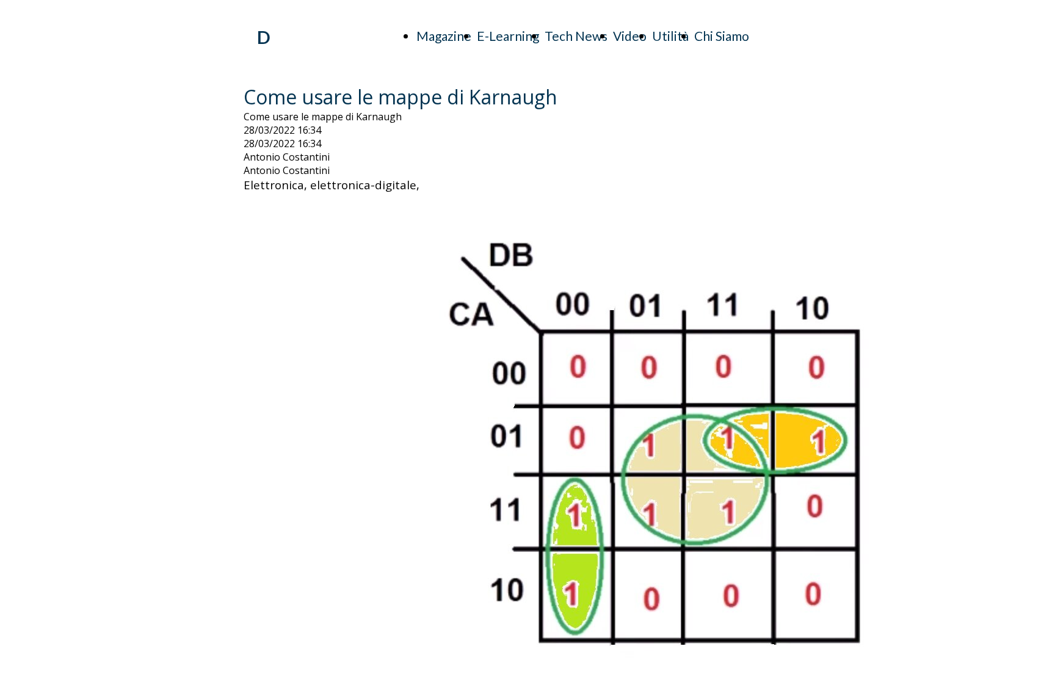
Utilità (670, 35)
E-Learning (508, 35)
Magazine (443, 35)
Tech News (576, 35)
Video (630, 35)
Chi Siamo (721, 35)
